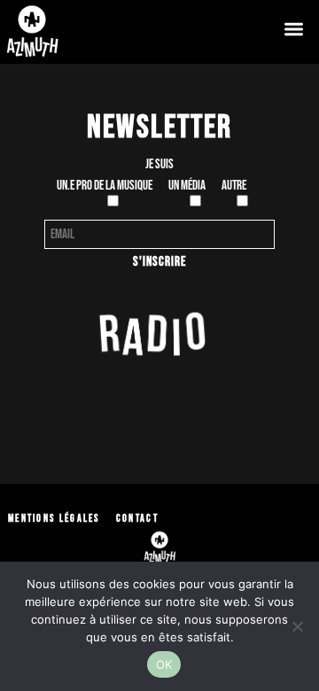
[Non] (297, 626)
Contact (137, 518)
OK (164, 664)
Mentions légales (54, 518)
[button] (293, 28)
